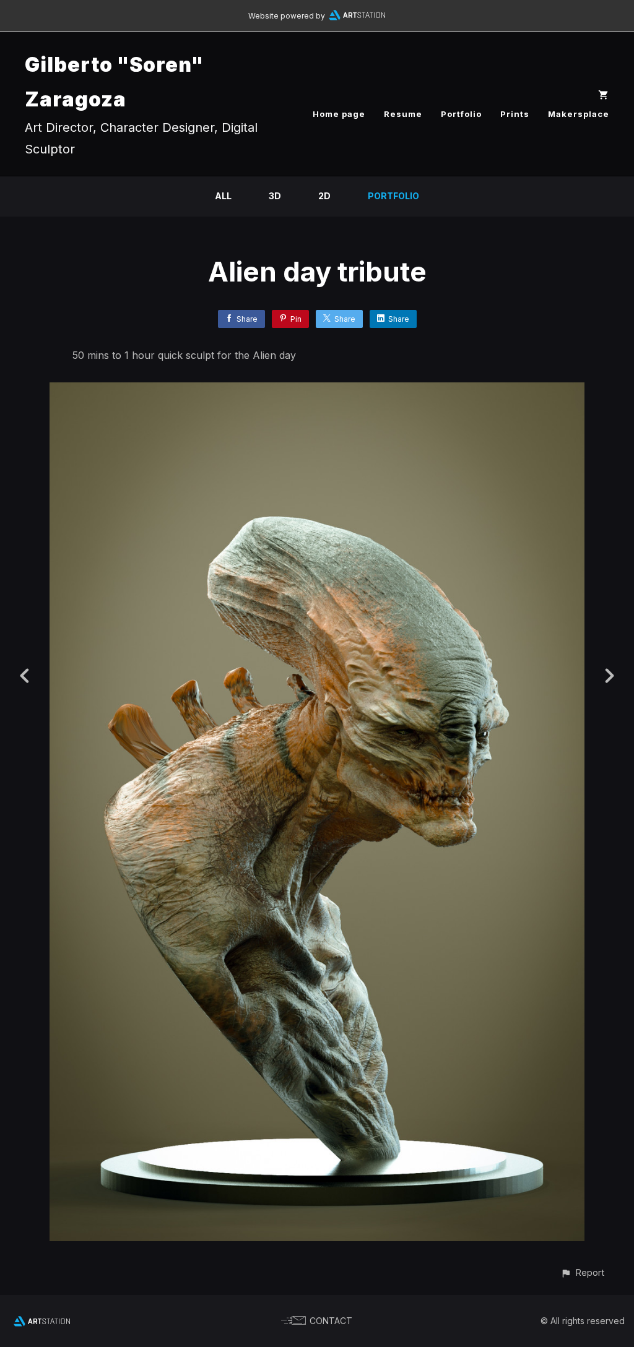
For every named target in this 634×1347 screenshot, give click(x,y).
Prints (514, 114)
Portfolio (461, 114)
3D (275, 196)
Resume (403, 114)
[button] (582, 1272)
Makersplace (578, 114)
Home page (339, 114)
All (223, 196)
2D (324, 196)
